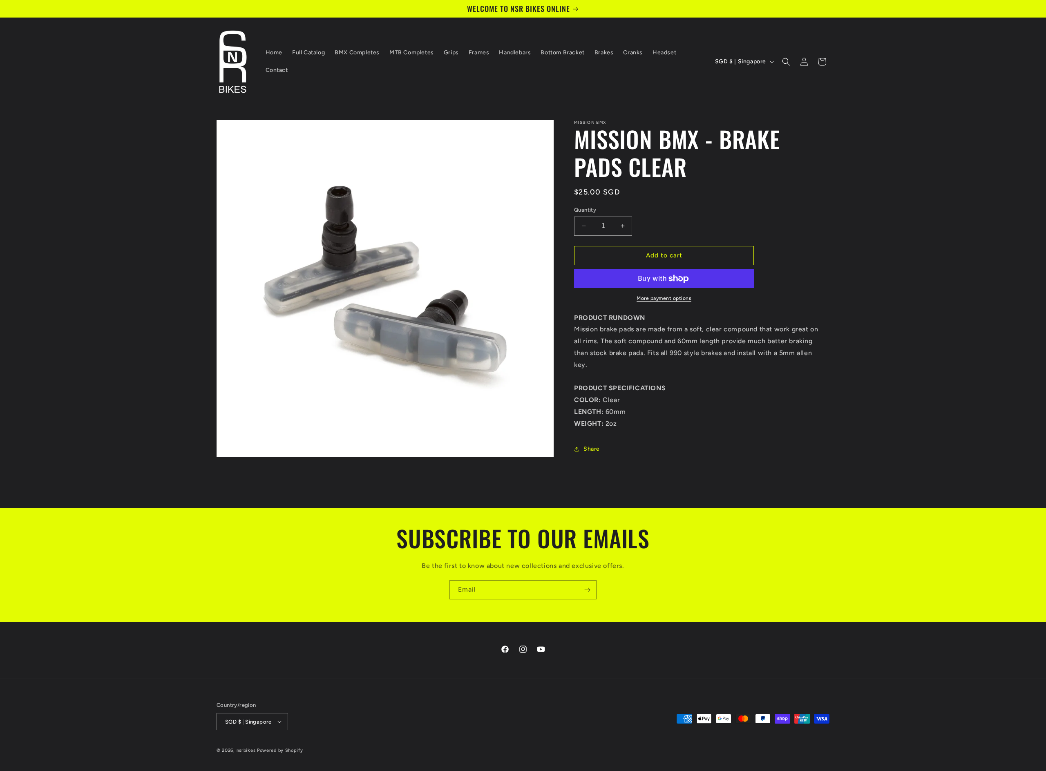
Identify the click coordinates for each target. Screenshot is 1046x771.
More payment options (664, 298)
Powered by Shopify (280, 750)
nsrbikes (246, 750)
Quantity (585, 210)
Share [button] (591, 448)
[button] (786, 62)
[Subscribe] (587, 589)
